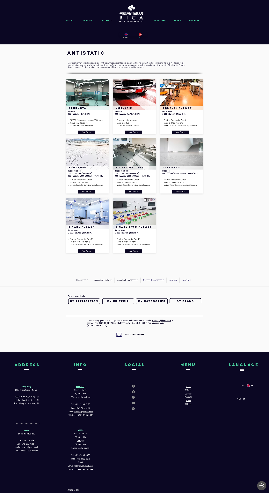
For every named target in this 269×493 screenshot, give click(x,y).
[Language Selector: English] (250, 386)
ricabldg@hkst (80, 411)
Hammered (77, 67)
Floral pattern (86, 67)
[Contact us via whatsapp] (133, 386)
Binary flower (104, 67)
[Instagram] (133, 403)
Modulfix (175, 65)
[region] (131, 335)
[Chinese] (140, 34)
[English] (126, 34)
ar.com (90, 411)
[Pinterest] (133, 397)
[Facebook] (133, 391)
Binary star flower (118, 67)
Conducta (79, 65)
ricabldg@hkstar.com (161, 320)
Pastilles (95, 67)
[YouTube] (133, 408)
